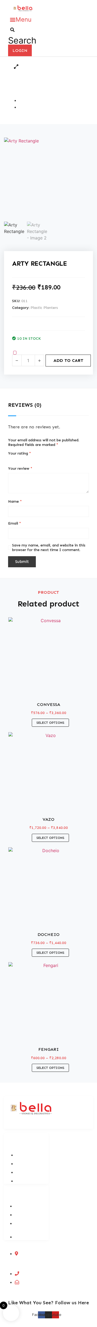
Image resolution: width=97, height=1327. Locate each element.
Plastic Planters (44, 307)
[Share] (67, 6)
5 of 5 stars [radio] (33, 460)
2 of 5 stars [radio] (16, 460)
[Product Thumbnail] (16, 66)
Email (14, 523)
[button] (20, 19)
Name (15, 501)
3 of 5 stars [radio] (21, 460)
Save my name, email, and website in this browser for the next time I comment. (48, 547)
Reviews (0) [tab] (24, 405)
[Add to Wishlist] (14, 353)
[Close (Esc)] (79, 6)
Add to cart (68, 360)
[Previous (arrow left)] (9, 663)
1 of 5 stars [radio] (10, 460)
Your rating (19, 453)
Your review (20, 468)
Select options (50, 723)
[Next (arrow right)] (87, 663)
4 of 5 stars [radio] (27, 460)
